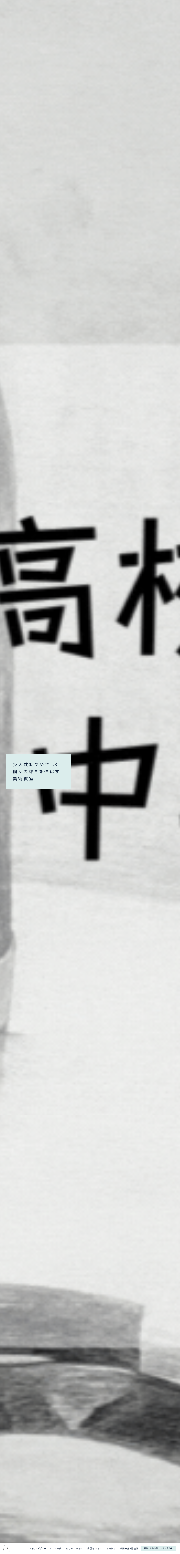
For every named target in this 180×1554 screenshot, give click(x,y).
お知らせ (110, 1548)
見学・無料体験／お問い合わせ (158, 1548)
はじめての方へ (74, 1548)
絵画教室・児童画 (129, 1548)
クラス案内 (56, 1548)
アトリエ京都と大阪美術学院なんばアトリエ (6, 1548)
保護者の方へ (94, 1548)
